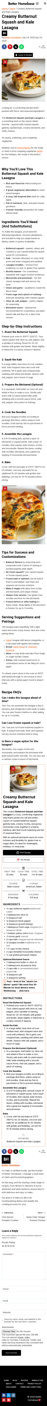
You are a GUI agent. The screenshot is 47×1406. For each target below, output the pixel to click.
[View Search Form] (45, 4)
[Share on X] (15, 46)
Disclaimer (11, 1387)
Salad (8, 640)
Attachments (8, 1327)
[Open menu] (38, 3)
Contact (20, 1384)
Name (6, 1289)
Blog (15, 1380)
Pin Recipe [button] (25, 860)
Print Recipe (24, 852)
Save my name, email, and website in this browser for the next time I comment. (22, 1320)
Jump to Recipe (25, 55)
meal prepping (23, 148)
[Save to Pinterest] (10, 46)
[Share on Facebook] (4, 46)
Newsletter (37, 1380)
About (9, 1384)
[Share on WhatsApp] (21, 46)
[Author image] (23, 33)
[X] (9, 1395)
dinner (40, 151)
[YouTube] (9, 1400)
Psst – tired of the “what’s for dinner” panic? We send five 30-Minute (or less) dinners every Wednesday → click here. (20, 986)
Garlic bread (19, 647)
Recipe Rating (8, 1242)
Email (5, 1300)
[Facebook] (4, 1395)
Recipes (24, 1380)
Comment (8, 1254)
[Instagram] (13, 1395)
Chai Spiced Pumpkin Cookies (10, 1217)
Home (6, 1380)
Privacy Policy (34, 1384)
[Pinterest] (4, 1400)
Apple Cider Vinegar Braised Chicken (35, 1217)
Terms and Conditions (30, 1387)
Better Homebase (12, 37)
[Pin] (5, 62)
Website (7, 1312)
